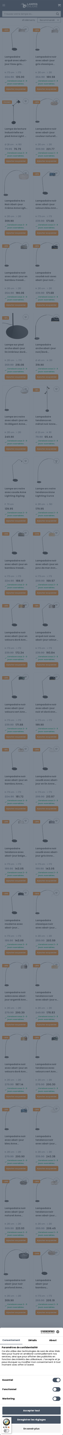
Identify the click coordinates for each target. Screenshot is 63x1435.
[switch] (6, 1430)
